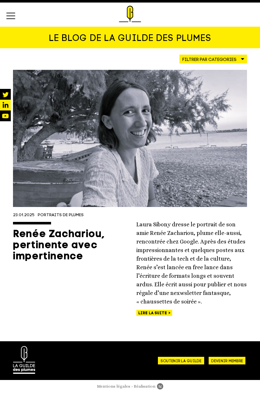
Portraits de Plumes (61, 215)
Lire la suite (153, 313)
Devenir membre (227, 361)
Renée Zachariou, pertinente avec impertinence (59, 246)
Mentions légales (113, 386)
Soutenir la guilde (180, 361)
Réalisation (148, 386)
